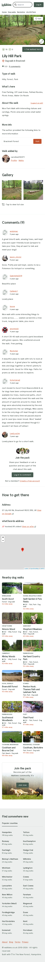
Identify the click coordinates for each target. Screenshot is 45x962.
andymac (14, 231)
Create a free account (30, 481)
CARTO (42, 568)
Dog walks (12, 12)
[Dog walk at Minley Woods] (12, 645)
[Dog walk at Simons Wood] (12, 618)
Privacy (25, 942)
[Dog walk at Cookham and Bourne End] (12, 736)
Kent (25, 921)
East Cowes (28, 885)
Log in (38, 4)
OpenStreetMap (34, 568)
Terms (17, 942)
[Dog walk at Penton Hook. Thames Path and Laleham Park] (33, 675)
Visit (37, 141)
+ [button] (3, 537)
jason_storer (15, 257)
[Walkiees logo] (6, 4)
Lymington (27, 868)
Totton (26, 832)
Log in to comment (22, 475)
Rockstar (14, 351)
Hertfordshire (8, 921)
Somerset (6, 930)
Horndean (27, 930)
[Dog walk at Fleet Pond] (33, 706)
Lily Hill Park (31, 12)
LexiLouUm (15, 433)
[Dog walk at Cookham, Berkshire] (33, 736)
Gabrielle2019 (16, 276)
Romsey (5, 841)
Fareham (27, 894)
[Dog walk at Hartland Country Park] (33, 645)
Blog (11, 942)
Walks (21, 160)
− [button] (3, 540)
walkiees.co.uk (10, 947)
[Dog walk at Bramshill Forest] (12, 675)
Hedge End (28, 850)
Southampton (29, 841)
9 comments (14, 66)
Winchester (7, 877)
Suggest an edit (37, 103)
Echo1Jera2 (15, 380)
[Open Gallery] (41, 41)
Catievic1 (14, 291)
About (5, 942)
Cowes (26, 877)
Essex (25, 912)
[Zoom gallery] (12, 190)
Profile (14, 160)
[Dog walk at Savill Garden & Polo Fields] (33, 588)
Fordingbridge (8, 912)
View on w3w (28, 526)
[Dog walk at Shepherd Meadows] (33, 618)
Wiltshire (27, 859)
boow (12, 306)
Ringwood (27, 903)
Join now (22, 785)
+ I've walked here (32, 49)
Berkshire (21, 12)
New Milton (7, 894)
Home (4, 12)
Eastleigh (6, 850)
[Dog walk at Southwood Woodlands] (12, 706)
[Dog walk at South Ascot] (12, 588)
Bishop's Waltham (10, 859)
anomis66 (14, 329)
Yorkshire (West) (9, 903)
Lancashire (7, 885)
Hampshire (7, 832)
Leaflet (26, 568)
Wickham (6, 868)
